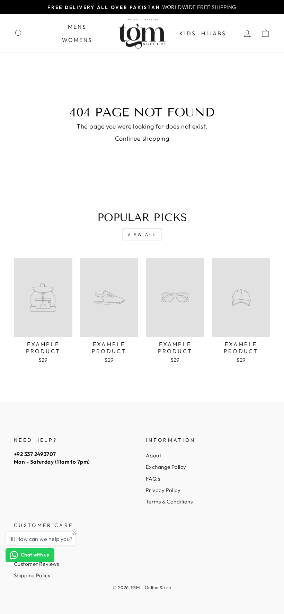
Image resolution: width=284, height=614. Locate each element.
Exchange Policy (166, 467)
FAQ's (153, 478)
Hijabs (213, 33)
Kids (187, 33)
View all (142, 234)
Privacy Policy (163, 490)
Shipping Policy (32, 575)
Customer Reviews (36, 564)
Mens (77, 26)
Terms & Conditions (169, 501)
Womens (77, 39)
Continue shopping (142, 138)
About (153, 455)
